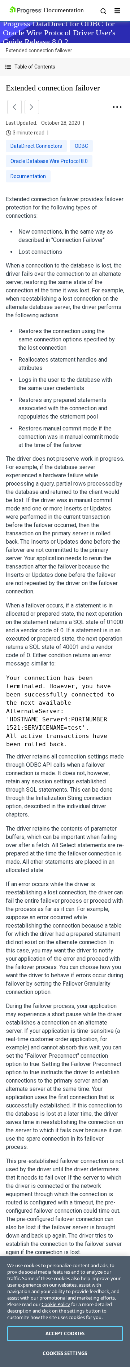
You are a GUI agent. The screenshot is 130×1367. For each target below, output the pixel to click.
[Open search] (103, 11)
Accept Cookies (65, 1333)
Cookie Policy (56, 1304)
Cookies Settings (65, 1353)
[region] (65, 1311)
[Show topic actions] (117, 107)
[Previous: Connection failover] (14, 107)
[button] (65, 67)
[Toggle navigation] (117, 11)
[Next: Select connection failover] (31, 107)
